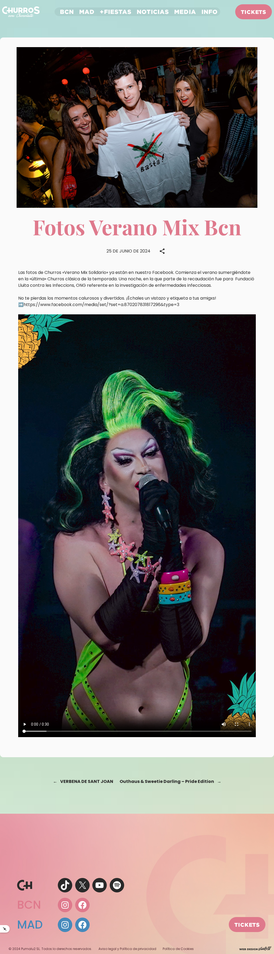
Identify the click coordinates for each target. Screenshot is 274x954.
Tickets (253, 12)
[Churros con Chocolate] (21, 11)
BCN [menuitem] (67, 11)
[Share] (162, 251)
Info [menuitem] (209, 11)
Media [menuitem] (185, 11)
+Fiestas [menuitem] (115, 11)
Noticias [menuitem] (153, 11)
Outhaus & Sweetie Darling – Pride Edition (167, 781)
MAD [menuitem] (86, 11)
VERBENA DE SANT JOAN (86, 781)
